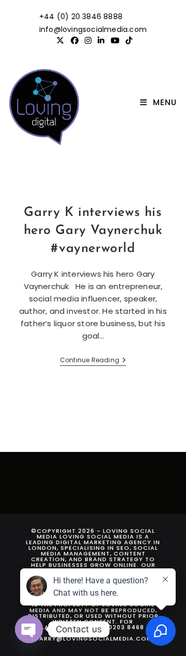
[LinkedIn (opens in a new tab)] (101, 40)
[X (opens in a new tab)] (60, 40)
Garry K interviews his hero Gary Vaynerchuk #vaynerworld (93, 230)
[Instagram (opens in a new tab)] (88, 40)
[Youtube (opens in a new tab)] (114, 40)
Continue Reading (93, 361)
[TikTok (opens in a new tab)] (127, 40)
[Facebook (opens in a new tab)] (75, 40)
